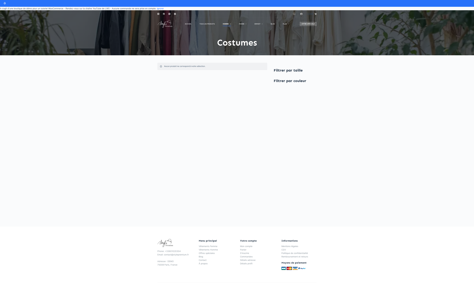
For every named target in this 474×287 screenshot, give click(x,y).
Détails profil (246, 263)
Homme (226, 24)
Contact (203, 260)
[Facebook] (164, 14)
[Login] (301, 14)
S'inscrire (244, 253)
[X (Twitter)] (169, 14)
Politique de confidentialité (294, 253)
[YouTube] (158, 14)
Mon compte (246, 246)
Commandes (246, 256)
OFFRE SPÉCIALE (308, 24)
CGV (283, 250)
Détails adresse (248, 260)
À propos (203, 263)
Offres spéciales (207, 253)
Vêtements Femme (208, 246)
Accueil (188, 24)
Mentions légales (289, 246)
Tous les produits (207, 24)
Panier (243, 250)
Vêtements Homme (208, 250)
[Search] (294, 14)
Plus (285, 24)
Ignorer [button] (160, 8)
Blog (273, 24)
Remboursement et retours (294, 256)
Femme (241, 24)
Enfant (257, 24)
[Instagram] (175, 14)
